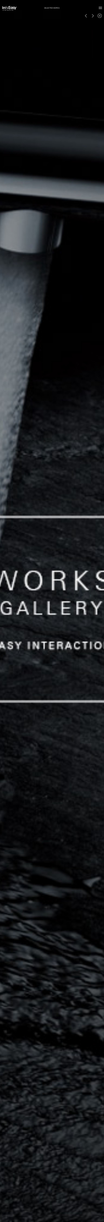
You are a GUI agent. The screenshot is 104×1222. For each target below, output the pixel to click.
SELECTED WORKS (52, 8)
